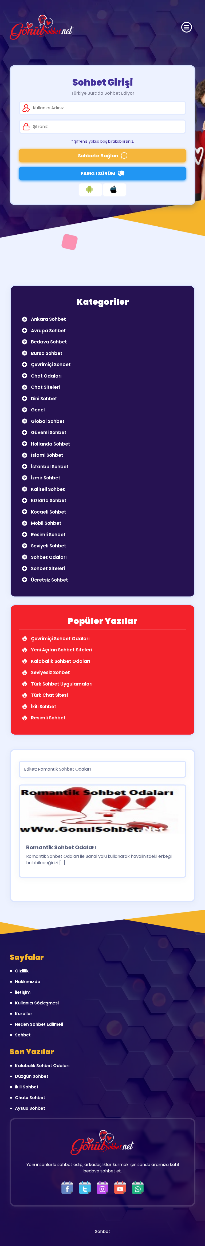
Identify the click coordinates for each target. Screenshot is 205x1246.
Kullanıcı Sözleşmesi (37, 1003)
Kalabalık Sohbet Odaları (60, 661)
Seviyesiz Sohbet (50, 672)
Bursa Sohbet (46, 353)
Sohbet (23, 1035)
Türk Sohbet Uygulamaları (61, 684)
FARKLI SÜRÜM (98, 173)
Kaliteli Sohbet (47, 489)
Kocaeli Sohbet (48, 512)
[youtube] (121, 1187)
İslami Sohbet (46, 455)
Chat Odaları (46, 376)
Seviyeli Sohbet (48, 546)
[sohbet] (42, 27)
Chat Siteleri (45, 387)
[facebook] (68, 1187)
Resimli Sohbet (48, 534)
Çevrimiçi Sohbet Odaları (60, 638)
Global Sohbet (47, 421)
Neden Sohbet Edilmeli (39, 1024)
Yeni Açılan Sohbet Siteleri (61, 650)
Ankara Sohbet (48, 319)
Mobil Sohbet (45, 523)
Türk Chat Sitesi (49, 695)
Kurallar (23, 1014)
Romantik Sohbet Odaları (61, 847)
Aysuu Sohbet (30, 1108)
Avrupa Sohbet (48, 330)
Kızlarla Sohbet (48, 500)
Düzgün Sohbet (31, 1076)
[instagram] (104, 1187)
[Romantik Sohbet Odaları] (102, 811)
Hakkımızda (27, 982)
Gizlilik (22, 971)
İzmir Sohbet (45, 478)
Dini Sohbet (43, 398)
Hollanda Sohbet (50, 444)
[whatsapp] (138, 1187)
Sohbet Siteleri (47, 568)
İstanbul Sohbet (49, 466)
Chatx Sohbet (30, 1098)
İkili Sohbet (43, 706)
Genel (37, 410)
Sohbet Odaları (48, 557)
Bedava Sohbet (48, 342)
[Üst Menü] (186, 27)
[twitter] (86, 1187)
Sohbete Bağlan (98, 155)
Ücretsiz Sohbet (49, 580)
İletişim (22, 992)
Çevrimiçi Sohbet (50, 364)
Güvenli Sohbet (48, 432)
